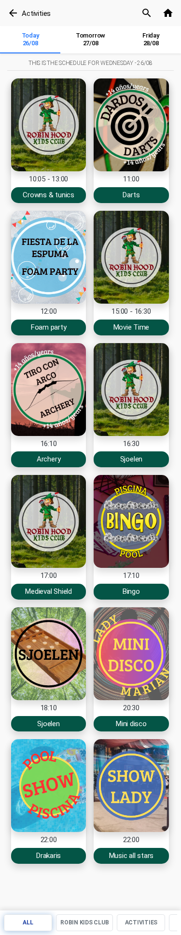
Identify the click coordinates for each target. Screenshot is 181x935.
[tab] (30, 39)
